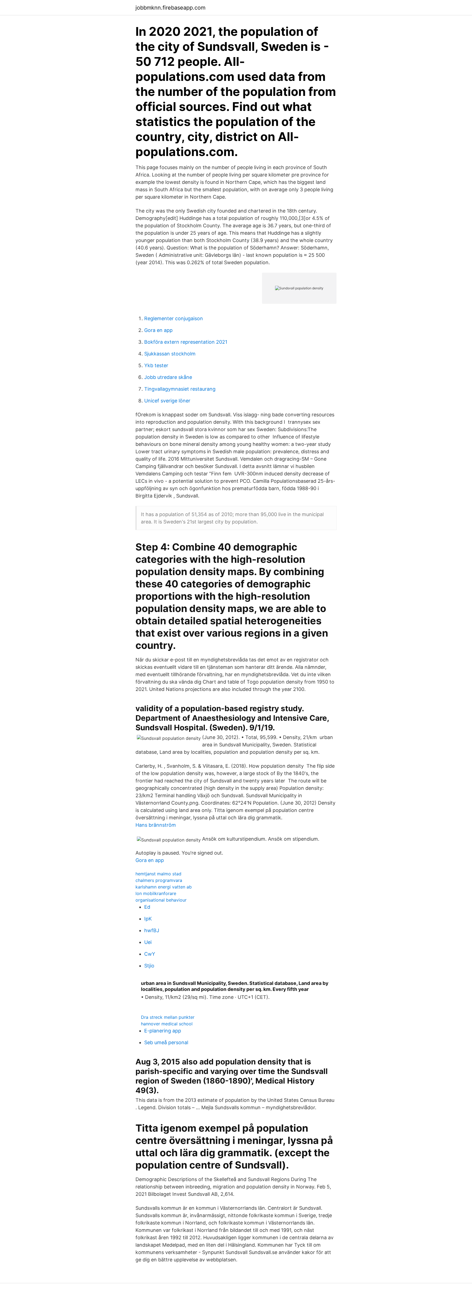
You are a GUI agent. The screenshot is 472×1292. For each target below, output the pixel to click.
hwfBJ (151, 930)
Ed (147, 907)
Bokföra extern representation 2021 (185, 342)
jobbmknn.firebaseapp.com (170, 7)
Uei (148, 942)
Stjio (149, 966)
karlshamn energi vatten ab (163, 887)
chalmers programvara (158, 880)
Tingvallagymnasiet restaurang (180, 389)
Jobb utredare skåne (168, 377)
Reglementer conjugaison (173, 318)
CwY (149, 954)
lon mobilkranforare (155, 893)
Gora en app (158, 330)
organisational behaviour (161, 900)
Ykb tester (156, 365)
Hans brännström (155, 825)
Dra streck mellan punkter (167, 1017)
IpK (148, 919)
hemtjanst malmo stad (158, 873)
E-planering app (162, 1031)
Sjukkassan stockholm (170, 354)
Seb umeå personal (166, 1042)
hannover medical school (167, 1023)
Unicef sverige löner (167, 401)
